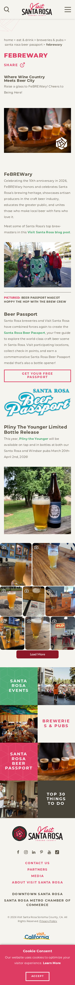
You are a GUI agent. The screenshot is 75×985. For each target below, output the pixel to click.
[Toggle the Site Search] (6, 9)
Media (37, 876)
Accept (37, 976)
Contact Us (37, 863)
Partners (37, 869)
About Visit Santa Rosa (37, 882)
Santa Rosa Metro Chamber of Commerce (37, 903)
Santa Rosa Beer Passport (24, 333)
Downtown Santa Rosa (37, 894)
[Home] (37, 833)
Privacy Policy (48, 921)
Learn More (52, 963)
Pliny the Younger (33, 439)
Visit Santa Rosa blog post (49, 232)
